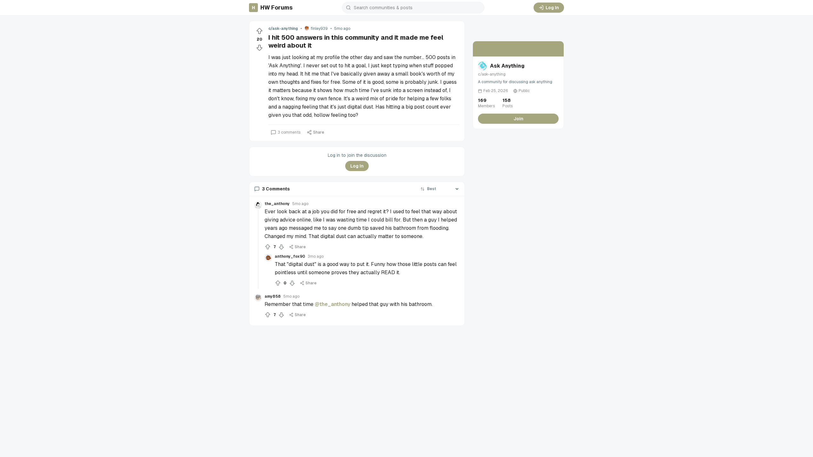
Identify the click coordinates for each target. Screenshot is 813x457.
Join (518, 119)
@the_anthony (332, 304)
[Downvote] (259, 48)
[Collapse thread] (258, 249)
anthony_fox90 (290, 256)
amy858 (273, 296)
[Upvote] (259, 31)
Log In (552, 7)
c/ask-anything (283, 28)
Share (318, 132)
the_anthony (277, 203)
